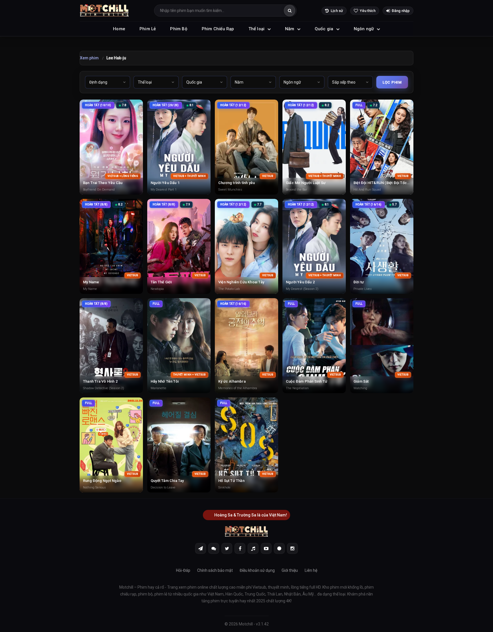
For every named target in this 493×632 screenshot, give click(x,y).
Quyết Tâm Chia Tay (167, 480)
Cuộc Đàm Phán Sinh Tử (306, 381)
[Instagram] (292, 548)
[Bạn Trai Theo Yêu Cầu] (111, 147)
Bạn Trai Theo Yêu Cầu (102, 183)
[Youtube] (266, 548)
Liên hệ (311, 570)
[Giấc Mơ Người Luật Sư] (314, 147)
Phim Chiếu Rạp (218, 28)
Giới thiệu (290, 570)
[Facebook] (240, 548)
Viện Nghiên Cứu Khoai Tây (241, 282)
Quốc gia (325, 28)
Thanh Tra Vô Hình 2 (100, 381)
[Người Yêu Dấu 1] (179, 147)
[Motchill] (104, 10)
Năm (290, 28)
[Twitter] (226, 548)
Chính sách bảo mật (215, 570)
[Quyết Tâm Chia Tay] (179, 444)
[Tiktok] (253, 548)
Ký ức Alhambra (232, 381)
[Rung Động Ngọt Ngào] (111, 444)
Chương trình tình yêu (236, 183)
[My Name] (111, 246)
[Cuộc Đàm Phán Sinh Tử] (314, 345)
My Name (91, 282)
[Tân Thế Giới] (179, 246)
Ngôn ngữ (364, 28)
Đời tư (358, 282)
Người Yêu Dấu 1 (165, 183)
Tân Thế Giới (161, 282)
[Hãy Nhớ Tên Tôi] (179, 345)
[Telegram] (200, 548)
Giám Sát (361, 381)
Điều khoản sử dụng (257, 570)
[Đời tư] (381, 246)
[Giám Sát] (381, 345)
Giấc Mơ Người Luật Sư (306, 183)
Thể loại (257, 28)
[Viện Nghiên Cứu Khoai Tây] (246, 246)
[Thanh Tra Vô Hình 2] (111, 345)
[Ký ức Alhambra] (246, 345)
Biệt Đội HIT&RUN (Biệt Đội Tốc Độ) (383, 183)
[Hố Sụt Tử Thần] (246, 444)
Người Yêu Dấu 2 (300, 282)
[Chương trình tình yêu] (246, 147)
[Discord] (213, 548)
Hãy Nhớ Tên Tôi (165, 381)
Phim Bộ (178, 28)
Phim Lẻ (148, 28)
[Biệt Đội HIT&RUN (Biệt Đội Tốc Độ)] (381, 147)
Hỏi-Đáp (183, 570)
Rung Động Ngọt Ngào (102, 480)
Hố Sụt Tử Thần (231, 480)
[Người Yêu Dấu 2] (314, 246)
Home (119, 28)
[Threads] (279, 548)
